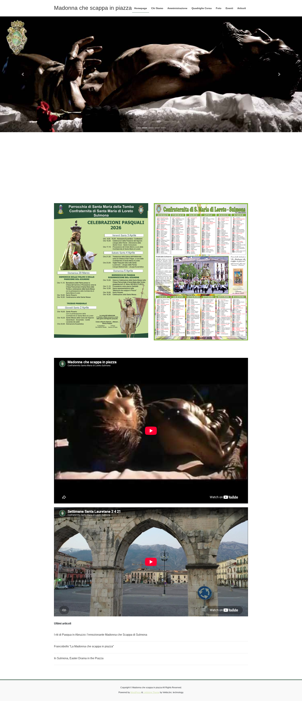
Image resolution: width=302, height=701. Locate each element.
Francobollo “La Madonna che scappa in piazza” (84, 646)
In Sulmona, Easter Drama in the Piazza (78, 658)
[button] (22, 74)
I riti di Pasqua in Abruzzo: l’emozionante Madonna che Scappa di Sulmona (100, 634)
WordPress (135, 692)
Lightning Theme (151, 692)
